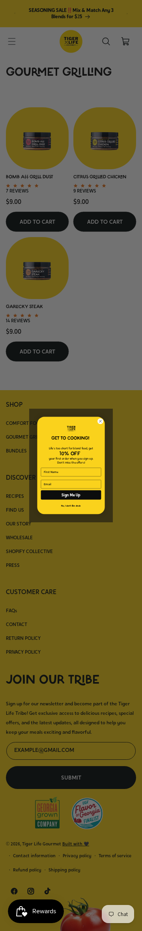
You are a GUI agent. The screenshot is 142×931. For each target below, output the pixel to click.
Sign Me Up (71, 495)
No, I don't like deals (70, 506)
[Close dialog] (100, 421)
